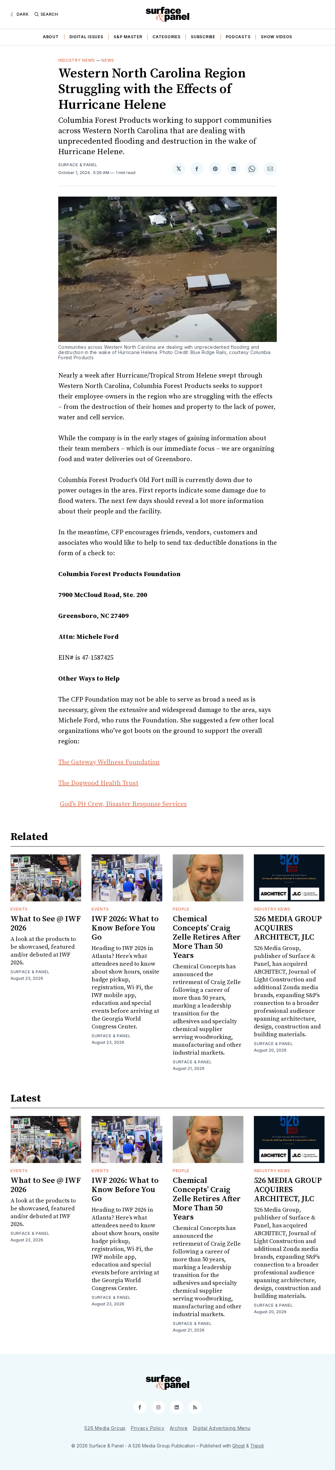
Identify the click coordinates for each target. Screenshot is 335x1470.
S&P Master (128, 36)
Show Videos (276, 36)
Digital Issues (86, 36)
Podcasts (238, 36)
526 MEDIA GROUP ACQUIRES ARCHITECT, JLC (288, 928)
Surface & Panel (77, 164)
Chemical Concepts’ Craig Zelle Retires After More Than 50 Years (207, 937)
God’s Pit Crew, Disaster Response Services (123, 804)
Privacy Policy (148, 1428)
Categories (166, 36)
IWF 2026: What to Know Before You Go (125, 928)
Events (19, 909)
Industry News (76, 60)
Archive (179, 1428)
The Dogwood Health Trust (98, 783)
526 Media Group (105, 1428)
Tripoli (257, 1445)
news (107, 60)
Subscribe (203, 36)
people (181, 909)
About (51, 36)
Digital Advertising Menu (222, 1428)
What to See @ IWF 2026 (45, 923)
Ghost (238, 1445)
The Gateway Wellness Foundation (109, 762)
